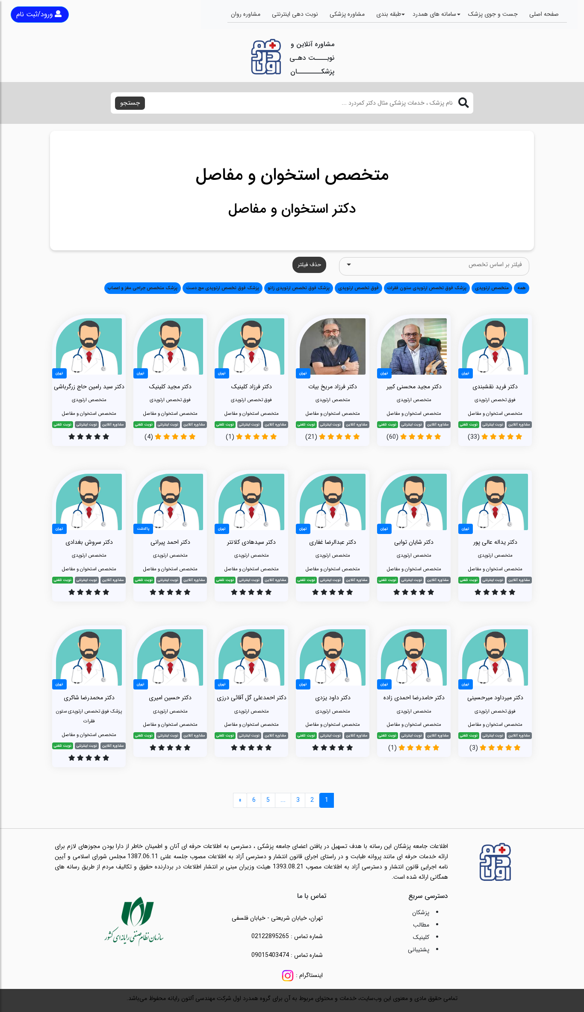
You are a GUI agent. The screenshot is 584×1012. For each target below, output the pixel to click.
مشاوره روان (245, 14)
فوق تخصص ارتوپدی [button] (358, 288)
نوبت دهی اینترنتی (295, 14)
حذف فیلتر (309, 264)
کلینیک (421, 937)
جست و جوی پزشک (493, 14)
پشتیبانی (418, 949)
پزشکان (420, 912)
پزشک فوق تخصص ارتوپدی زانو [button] (299, 288)
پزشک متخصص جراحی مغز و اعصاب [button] (142, 288)
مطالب (421, 925)
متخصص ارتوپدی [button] (492, 288)
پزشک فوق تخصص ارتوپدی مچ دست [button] (222, 288)
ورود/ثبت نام (34, 14)
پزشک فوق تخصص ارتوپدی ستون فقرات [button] (426, 288)
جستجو (130, 103)
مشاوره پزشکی (347, 14)
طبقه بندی (388, 14)
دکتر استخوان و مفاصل (292, 209)
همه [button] (521, 288)
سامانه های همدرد (434, 14)
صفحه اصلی (544, 14)
